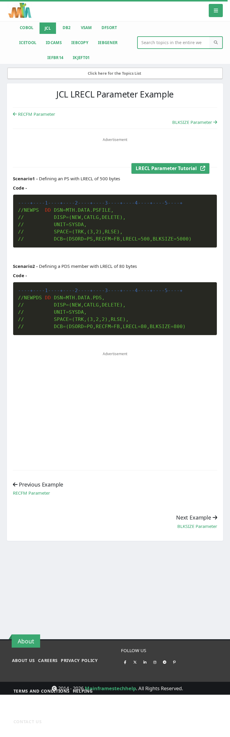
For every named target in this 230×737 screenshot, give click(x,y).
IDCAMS (54, 42)
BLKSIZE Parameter (192, 122)
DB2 (67, 27)
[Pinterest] (174, 662)
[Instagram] (155, 662)
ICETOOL (27, 42)
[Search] (216, 43)
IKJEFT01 (81, 57)
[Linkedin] (145, 662)
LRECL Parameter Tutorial (168, 168)
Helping (83, 691)
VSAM (86, 27)
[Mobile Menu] (216, 10)
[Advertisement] (115, 154)
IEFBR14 (55, 57)
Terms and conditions (41, 691)
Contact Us (27, 721)
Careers (48, 660)
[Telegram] (165, 662)
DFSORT (109, 27)
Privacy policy (79, 660)
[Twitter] (135, 662)
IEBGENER (108, 42)
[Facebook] (125, 662)
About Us (23, 660)
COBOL (27, 27)
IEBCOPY (79, 42)
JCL (48, 28)
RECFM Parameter (36, 114)
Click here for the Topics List (115, 73)
